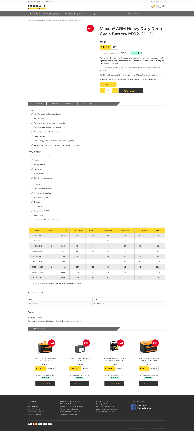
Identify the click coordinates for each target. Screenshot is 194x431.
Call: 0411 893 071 (139, 401)
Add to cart (131, 90)
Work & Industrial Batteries (69, 409)
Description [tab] (36, 104)
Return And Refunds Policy (105, 412)
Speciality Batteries (52, 20)
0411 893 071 (47, 1)
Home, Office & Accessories (70, 412)
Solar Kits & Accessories (68, 414)
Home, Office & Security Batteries (39, 20)
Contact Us (163, 1)
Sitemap (142, 428)
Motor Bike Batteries (67, 404)
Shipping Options (108, 84)
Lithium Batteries (34, 404)
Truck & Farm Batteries (36, 412)
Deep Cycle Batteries (103, 404)
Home (29, 20)
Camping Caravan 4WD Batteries (72, 406)
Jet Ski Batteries (102, 401)
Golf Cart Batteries (34, 414)
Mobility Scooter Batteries (69, 401)
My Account (155, 1)
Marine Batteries (34, 409)
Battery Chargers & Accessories (107, 409)
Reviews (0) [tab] (87, 104)
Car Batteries (32, 401)
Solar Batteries (33, 406)
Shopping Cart (161, 6)
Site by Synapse (134, 428)
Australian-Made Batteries (105, 406)
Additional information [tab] (62, 104)
